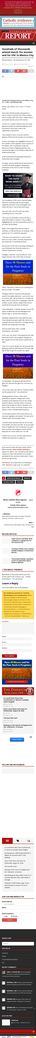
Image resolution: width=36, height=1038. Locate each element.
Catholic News (9, 482)
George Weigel (9, 720)
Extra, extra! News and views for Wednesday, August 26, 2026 (15, 710)
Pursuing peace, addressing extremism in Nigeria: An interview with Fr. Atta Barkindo (17, 855)
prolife (19, 482)
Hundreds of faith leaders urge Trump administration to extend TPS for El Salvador (16, 885)
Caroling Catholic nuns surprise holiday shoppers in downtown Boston (23, 550)
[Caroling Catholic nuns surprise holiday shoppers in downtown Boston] (6, 551)
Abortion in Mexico (13, 478)
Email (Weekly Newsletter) (10, 959)
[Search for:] (18, 943)
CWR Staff (7, 713)
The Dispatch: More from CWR (18, 691)
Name (4, 636)
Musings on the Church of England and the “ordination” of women (18, 726)
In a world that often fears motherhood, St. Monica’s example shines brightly (16, 700)
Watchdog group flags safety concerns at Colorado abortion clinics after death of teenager (17, 877)
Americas (27, 478)
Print (31, 66)
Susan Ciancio (8, 704)
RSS (3, 963)
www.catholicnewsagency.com (18, 507)
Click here (5, 463)
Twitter (4, 956)
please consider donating (20, 449)
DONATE (18, 11)
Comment (5, 621)
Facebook (5, 953)
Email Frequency (8, 914)
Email (4, 642)
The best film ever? (11, 718)
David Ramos (20, 60)
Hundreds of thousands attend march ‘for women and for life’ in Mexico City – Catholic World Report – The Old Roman (16, 577)
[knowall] (3, 983)
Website (4, 648)
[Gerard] (3, 1000)
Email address (7, 901)
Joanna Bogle (8, 729)
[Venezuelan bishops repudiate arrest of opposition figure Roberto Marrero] (6, 561)
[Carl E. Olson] (3, 973)
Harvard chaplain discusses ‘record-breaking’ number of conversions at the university (16, 974)
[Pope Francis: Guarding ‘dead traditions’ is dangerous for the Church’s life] (6, 541)
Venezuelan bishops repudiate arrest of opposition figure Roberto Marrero (22, 560)
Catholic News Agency (22, 64)
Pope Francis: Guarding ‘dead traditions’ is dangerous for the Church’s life (22, 540)
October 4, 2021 (8, 64)
